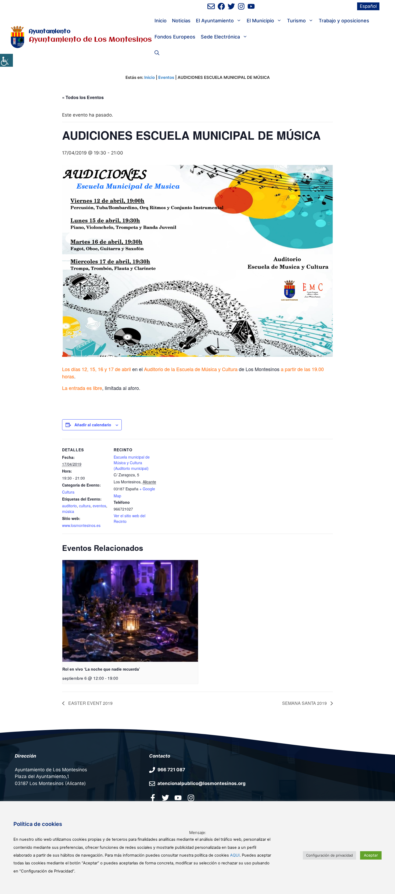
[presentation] (130, 611)
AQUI (235, 855)
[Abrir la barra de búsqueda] (157, 53)
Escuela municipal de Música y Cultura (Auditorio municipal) (132, 462)
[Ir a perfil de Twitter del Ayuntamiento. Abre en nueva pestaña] (231, 6)
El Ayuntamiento (215, 20)
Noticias (181, 20)
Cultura (68, 492)
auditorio (69, 505)
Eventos (166, 77)
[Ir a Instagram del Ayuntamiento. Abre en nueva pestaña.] (191, 797)
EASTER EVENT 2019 (90, 703)
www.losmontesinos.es (81, 525)
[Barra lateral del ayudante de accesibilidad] (6, 60)
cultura (85, 505)
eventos (99, 505)
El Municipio (260, 20)
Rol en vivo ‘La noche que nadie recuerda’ (101, 669)
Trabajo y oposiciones (344, 20)
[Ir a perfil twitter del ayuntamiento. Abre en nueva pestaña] (165, 797)
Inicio (161, 20)
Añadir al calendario (92, 424)
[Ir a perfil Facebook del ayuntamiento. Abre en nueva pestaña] (152, 797)
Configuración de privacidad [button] (329, 855)
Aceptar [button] (371, 855)
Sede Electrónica (220, 37)
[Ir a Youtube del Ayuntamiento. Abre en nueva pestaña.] (178, 797)
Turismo (296, 20)
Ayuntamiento (49, 31)
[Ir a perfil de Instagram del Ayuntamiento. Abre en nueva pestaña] (241, 6)
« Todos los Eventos (83, 97)
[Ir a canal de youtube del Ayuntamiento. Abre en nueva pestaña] (251, 6)
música (68, 511)
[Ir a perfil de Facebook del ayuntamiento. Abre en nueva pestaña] (221, 6)
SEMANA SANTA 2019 (305, 703)
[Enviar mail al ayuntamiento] (211, 6)
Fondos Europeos (175, 37)
